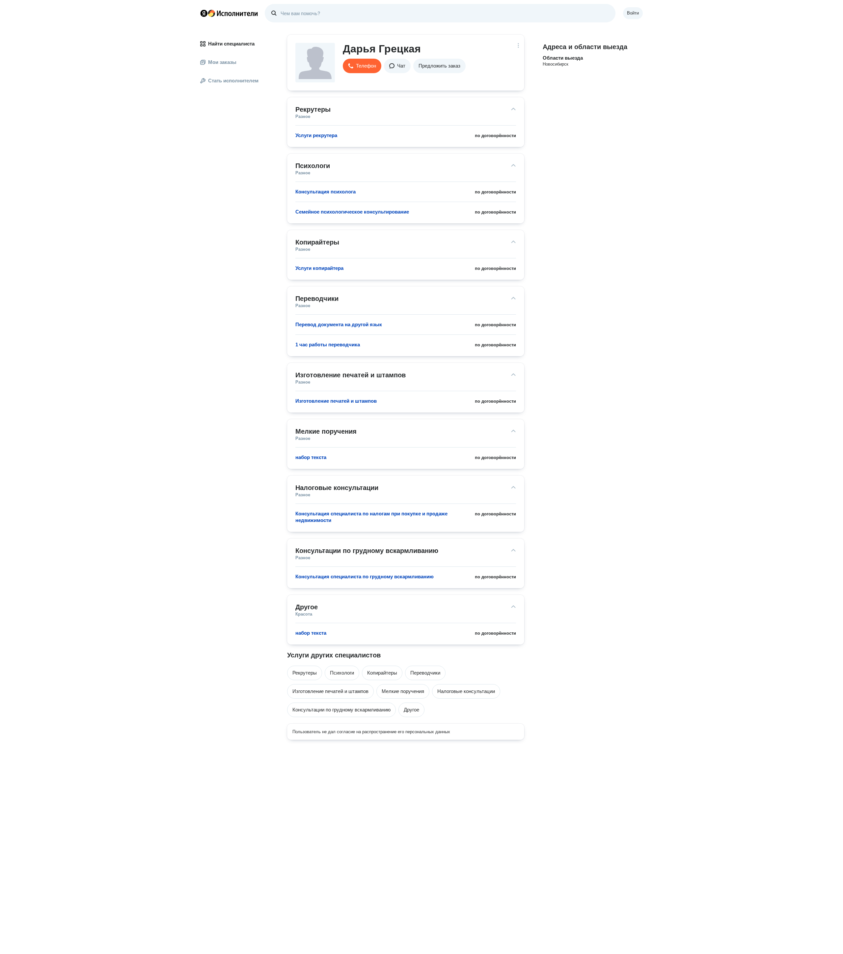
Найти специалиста (231, 43)
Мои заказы (222, 62)
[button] (362, 66)
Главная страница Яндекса (203, 13)
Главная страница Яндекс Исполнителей (229, 13)
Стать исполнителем (233, 80)
